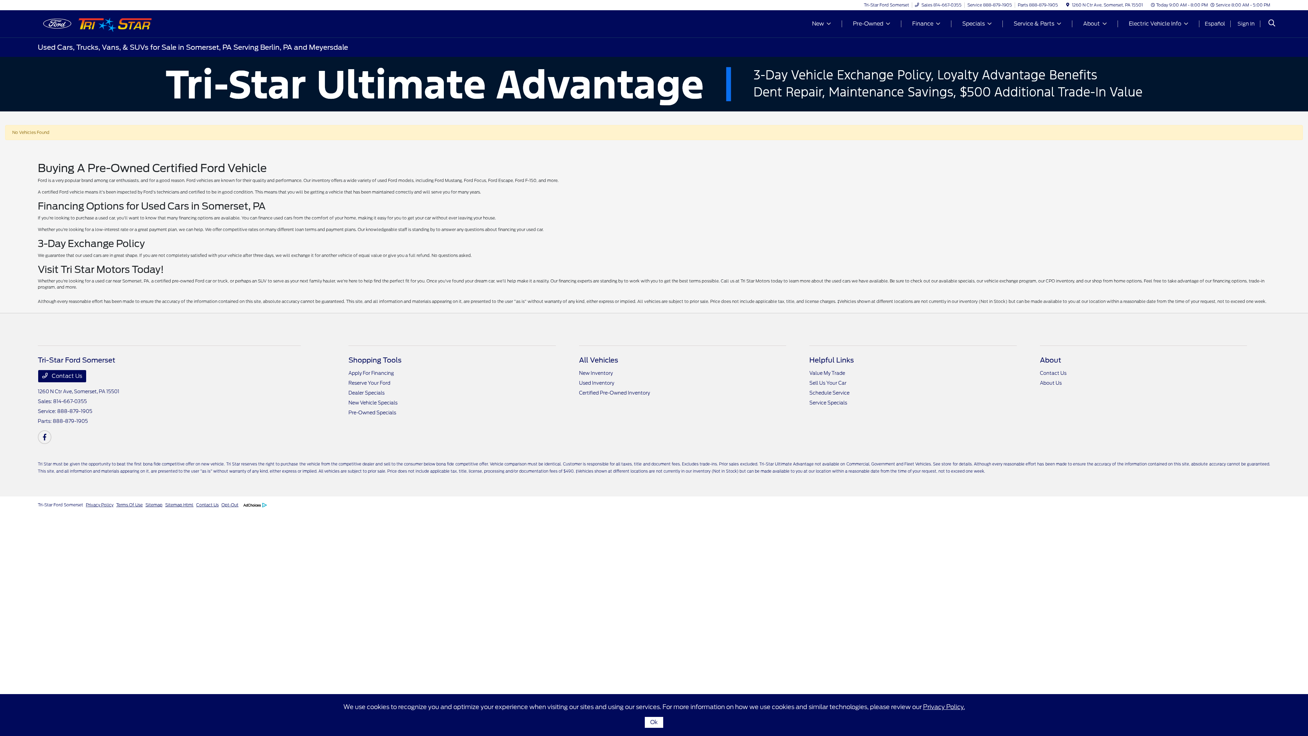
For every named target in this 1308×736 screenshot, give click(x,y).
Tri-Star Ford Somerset (60, 504)
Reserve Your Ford (369, 383)
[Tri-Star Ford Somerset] (96, 23)
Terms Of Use (129, 504)
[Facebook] (44, 437)
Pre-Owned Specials (372, 412)
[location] (1067, 4)
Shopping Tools (375, 360)
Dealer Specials (366, 393)
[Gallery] (654, 84)
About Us (1051, 383)
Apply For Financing (371, 373)
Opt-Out (229, 504)
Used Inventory (596, 383)
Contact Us (66, 376)
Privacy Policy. (944, 706)
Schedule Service (829, 393)
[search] (1271, 23)
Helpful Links (831, 360)
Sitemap (153, 504)
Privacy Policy (99, 504)
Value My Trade (827, 373)
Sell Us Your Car (827, 383)
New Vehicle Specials (373, 402)
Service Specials (828, 402)
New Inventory (596, 373)
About (1050, 360)
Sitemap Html (179, 504)
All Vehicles (598, 360)
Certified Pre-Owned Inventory (614, 393)
